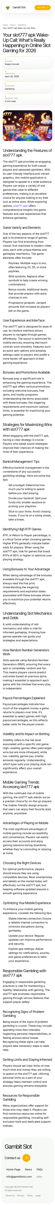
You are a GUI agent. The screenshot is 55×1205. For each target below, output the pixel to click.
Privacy (20, 1195)
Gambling (22, 25)
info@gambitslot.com (19, 1176)
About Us (10, 1195)
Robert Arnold (12, 64)
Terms (30, 1195)
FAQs (40, 1169)
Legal (37, 1195)
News (13, 25)
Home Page (13, 1169)
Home (5, 25)
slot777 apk (20, 205)
